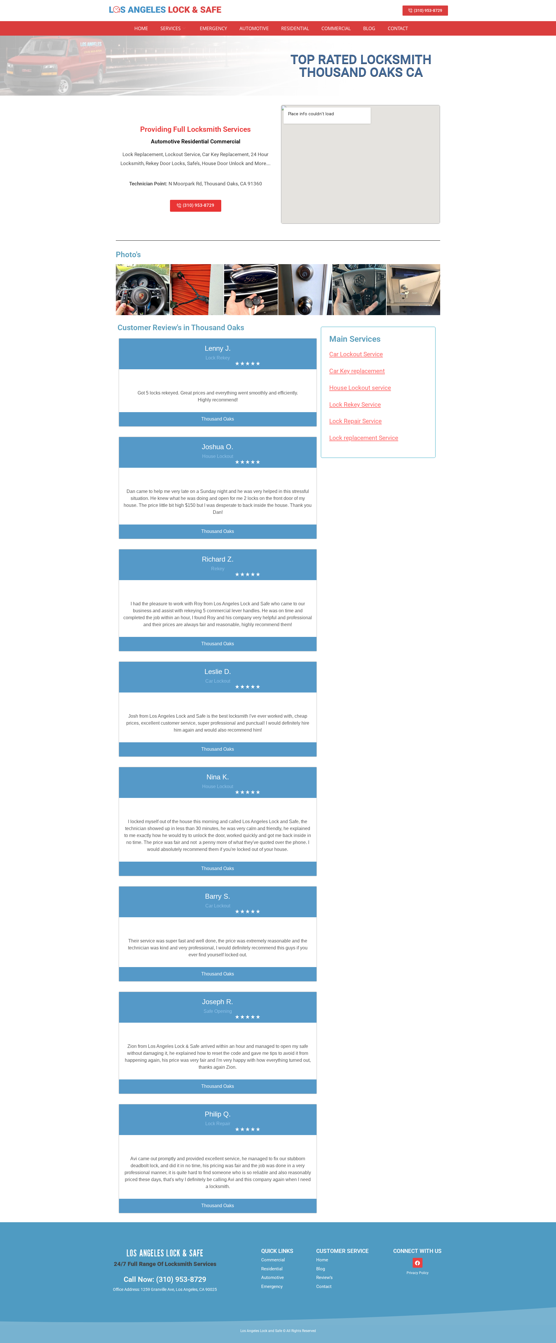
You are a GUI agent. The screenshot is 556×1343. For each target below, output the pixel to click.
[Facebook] (418, 1263)
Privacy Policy (418, 1273)
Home (141, 28)
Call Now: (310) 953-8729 (165, 1279)
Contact (398, 28)
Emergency (213, 28)
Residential (295, 28)
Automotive (254, 28)
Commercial (336, 28)
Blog (369, 28)
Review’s (324, 1277)
